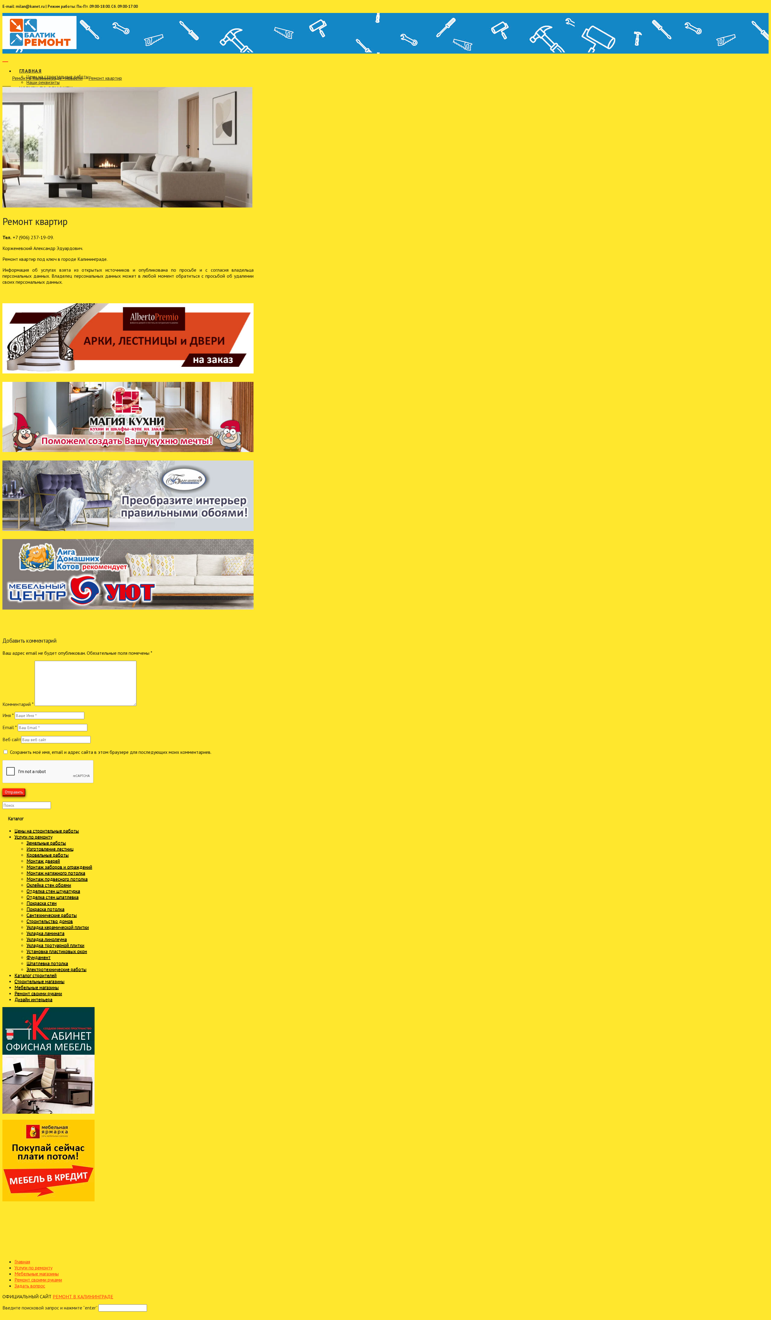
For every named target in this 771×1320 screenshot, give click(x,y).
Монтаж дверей (43, 861)
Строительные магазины (39, 981)
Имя (8, 715)
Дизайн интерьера (33, 999)
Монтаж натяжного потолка (56, 873)
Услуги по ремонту (33, 837)
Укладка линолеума (47, 939)
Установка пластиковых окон (57, 951)
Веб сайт (11, 739)
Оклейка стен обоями (49, 885)
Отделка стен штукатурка (53, 891)
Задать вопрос (29, 1286)
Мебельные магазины (36, 987)
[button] (5, 58)
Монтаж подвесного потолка (57, 879)
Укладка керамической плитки (58, 927)
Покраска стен (42, 903)
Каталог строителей (35, 975)
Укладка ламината (45, 933)
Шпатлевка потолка (47, 963)
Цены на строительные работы (46, 831)
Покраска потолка (45, 909)
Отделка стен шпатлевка (53, 897)
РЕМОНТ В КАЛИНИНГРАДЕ (83, 1296)
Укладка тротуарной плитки (55, 945)
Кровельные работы (48, 855)
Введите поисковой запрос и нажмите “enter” (49, 1308)
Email (9, 727)
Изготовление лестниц (50, 849)
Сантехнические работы (52, 915)
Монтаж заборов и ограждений (59, 867)
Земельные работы (46, 843)
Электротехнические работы (56, 969)
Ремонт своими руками (38, 993)
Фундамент (39, 957)
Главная (22, 1262)
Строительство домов (50, 921)
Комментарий (17, 704)
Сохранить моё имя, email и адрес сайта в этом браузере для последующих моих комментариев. (110, 752)
